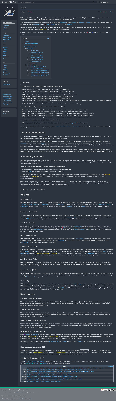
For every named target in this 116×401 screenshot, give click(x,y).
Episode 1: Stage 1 (36, 378)
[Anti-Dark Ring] (49, 336)
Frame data (54, 376)
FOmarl (80, 369)
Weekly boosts (79, 379)
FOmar (77, 369)
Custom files (30, 381)
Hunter (36, 369)
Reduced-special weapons (60, 374)
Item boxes (60, 373)
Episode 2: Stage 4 (69, 378)
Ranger (57, 369)
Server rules (72, 379)
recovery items (102, 204)
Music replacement (46, 381)
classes (43, 143)
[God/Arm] (32, 176)
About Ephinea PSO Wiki (16, 399)
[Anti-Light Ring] (56, 352)
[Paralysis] (32, 363)
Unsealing (92, 371)
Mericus (57, 341)
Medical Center (71, 217)
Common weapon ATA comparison (63, 371)
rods (27, 253)
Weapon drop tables (73, 376)
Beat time (36, 376)
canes (22, 253)
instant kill (35, 334)
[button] (110, 366)
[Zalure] (51, 24)
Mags (30, 171)
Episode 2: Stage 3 (61, 378)
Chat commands (39, 379)
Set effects (68, 374)
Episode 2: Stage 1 (44, 378)
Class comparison (31, 369)
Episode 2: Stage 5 (78, 378)
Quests (68, 368)
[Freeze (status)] (26, 363)
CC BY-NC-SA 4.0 (21, 393)
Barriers (81, 22)
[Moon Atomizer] (28, 204)
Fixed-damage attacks (42, 374)
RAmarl (65, 369)
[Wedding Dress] (33, 352)
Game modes (34, 368)
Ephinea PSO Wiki (9, 2)
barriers (91, 228)
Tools (99, 368)
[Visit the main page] (9, 11)
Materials (69, 24)
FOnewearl (90, 369)
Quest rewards (51, 374)
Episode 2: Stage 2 (53, 378)
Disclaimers (28, 399)
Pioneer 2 (61, 204)
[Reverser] (21, 204)
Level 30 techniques (52, 373)
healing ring (24, 206)
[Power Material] (33, 229)
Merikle (64, 341)
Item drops (60, 376)
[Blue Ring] (42, 253)
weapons (75, 228)
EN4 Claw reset (39, 373)
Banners (33, 379)
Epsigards (79, 341)
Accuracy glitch (30, 376)
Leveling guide (70, 373)
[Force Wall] (35, 253)
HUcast (49, 369)
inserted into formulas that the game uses (67, 126)
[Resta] (107, 204)
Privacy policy (5, 399)
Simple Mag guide (57, 368)
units (83, 206)
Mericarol (51, 341)
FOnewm (85, 369)
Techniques (36, 24)
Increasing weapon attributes (77, 371)
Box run (64, 373)
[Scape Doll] (41, 204)
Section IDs (72, 368)
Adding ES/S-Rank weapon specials (34, 371)
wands (104, 251)
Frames (73, 22)
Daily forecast (49, 379)
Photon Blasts (50, 368)
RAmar (61, 369)
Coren (44, 379)
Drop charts (45, 373)
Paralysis (33, 361)
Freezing (27, 361)
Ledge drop (65, 376)
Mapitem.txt (38, 381)
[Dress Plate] (28, 336)
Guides (5, 114)
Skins (34, 381)
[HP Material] (64, 206)
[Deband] (59, 240)
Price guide (59, 379)
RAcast (69, 369)
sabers (76, 229)
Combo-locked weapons (32, 374)
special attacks (76, 123)
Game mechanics (47, 376)
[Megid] (24, 334)
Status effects (81, 368)
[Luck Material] (58, 288)
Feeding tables (43, 368)
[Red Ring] (51, 253)
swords (82, 229)
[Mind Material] (85, 253)
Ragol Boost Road (65, 379)
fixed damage (78, 226)
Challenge (29, 378)
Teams (86, 368)
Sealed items (86, 371)
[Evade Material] (25, 276)
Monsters (64, 368)
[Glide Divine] (39, 29)
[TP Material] (26, 219)
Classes (28, 368)
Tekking (95, 368)
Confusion (41, 361)
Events (54, 379)
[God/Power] (103, 174)
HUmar (40, 369)
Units (88, 22)
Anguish (29, 379)
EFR (29, 15)
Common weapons (31, 373)
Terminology (58, 381)
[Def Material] (20, 242)
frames (84, 228)
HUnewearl (45, 369)
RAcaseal (73, 369)
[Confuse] (40, 363)
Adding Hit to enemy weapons (48, 371)
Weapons (63, 22)
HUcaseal (54, 369)
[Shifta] (45, 24)
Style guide (53, 381)
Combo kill (41, 376)
